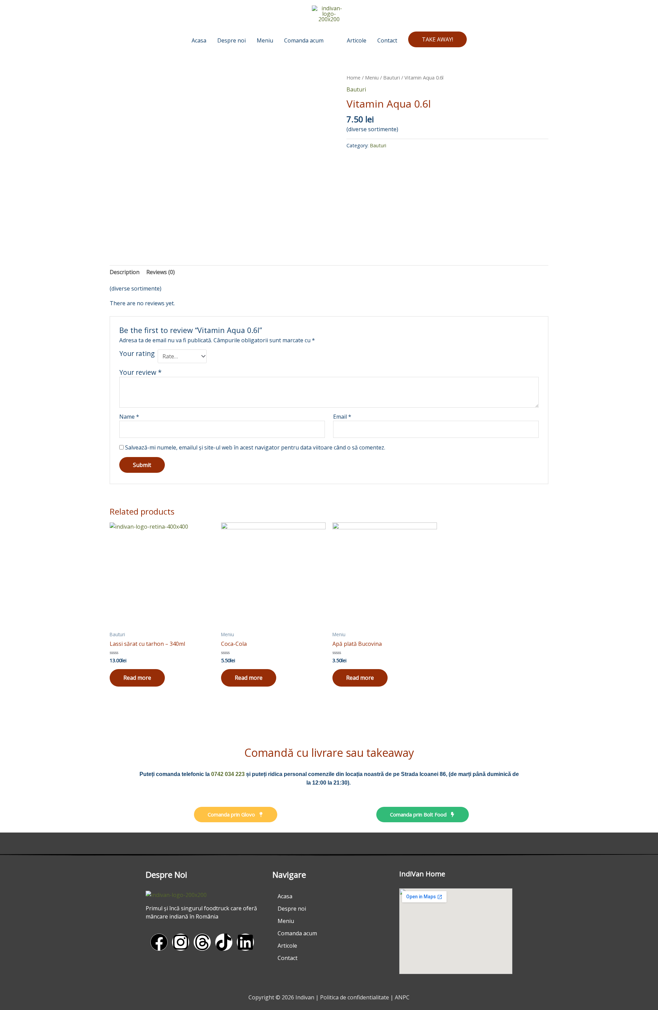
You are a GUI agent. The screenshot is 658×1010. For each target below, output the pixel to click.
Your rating (137, 353)
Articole (287, 945)
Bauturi (391, 77)
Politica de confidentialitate (354, 997)
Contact (287, 958)
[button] (437, 39)
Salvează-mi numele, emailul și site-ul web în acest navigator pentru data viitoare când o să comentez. (255, 447)
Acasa (285, 896)
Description (124, 272)
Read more (137, 677)
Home (353, 77)
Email (342, 416)
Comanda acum (297, 933)
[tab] (124, 272)
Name (129, 416)
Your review (140, 372)
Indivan (304, 997)
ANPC (402, 997)
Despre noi (292, 908)
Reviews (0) (160, 272)
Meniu (372, 77)
